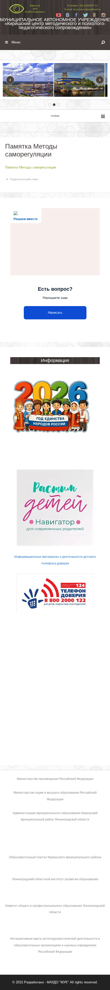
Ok (94, 15)
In (103, 15)
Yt (58, 15)
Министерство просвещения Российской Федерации (55, 779)
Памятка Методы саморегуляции (30, 167)
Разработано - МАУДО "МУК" (46, 982)
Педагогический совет (24, 179)
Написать (55, 313)
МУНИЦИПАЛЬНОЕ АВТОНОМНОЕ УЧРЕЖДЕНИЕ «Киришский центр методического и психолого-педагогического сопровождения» (55, 23)
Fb (76, 15)
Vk (67, 15)
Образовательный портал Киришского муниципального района (55, 857)
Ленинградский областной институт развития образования (55, 879)
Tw (85, 15)
